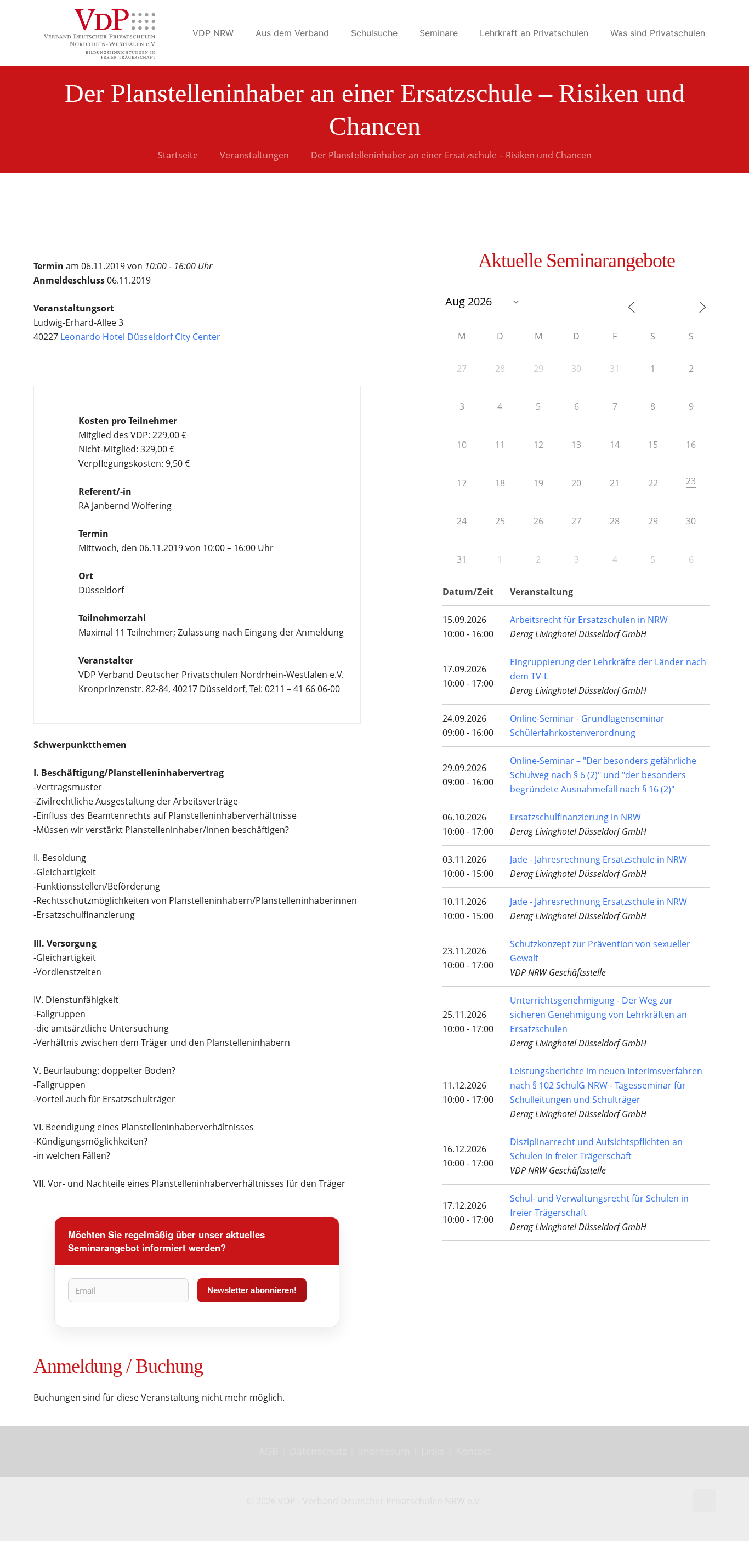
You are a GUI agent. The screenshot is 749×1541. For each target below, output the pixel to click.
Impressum (384, 1451)
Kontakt (473, 1451)
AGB (270, 1451)
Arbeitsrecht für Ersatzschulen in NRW (589, 620)
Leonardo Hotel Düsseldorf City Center (140, 337)
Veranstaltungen (254, 155)
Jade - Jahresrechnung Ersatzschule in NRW (598, 859)
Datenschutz (319, 1451)
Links (433, 1451)
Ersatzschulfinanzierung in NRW (575, 817)
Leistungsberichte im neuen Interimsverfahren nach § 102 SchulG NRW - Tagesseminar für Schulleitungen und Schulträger (606, 1085)
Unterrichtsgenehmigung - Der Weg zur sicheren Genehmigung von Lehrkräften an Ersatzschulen (598, 1014)
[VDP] (99, 33)
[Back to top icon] (704, 1500)
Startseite (178, 155)
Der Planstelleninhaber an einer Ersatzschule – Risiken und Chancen (451, 155)
